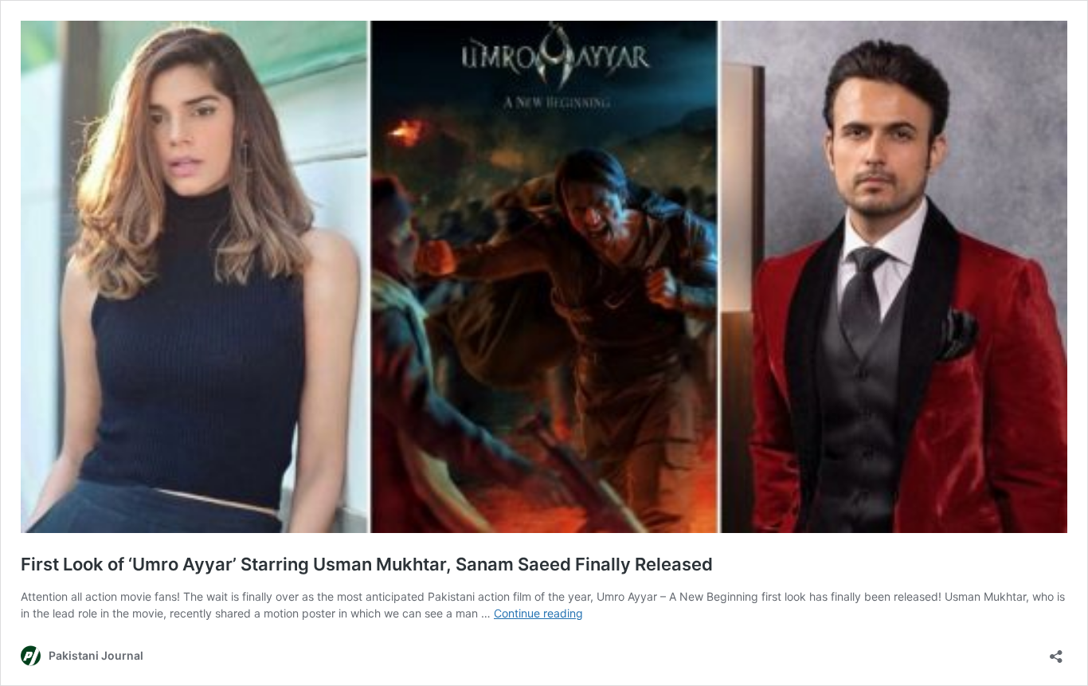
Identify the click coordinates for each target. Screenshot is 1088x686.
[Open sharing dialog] (1056, 651)
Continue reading (538, 613)
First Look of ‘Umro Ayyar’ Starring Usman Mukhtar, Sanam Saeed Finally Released (367, 564)
